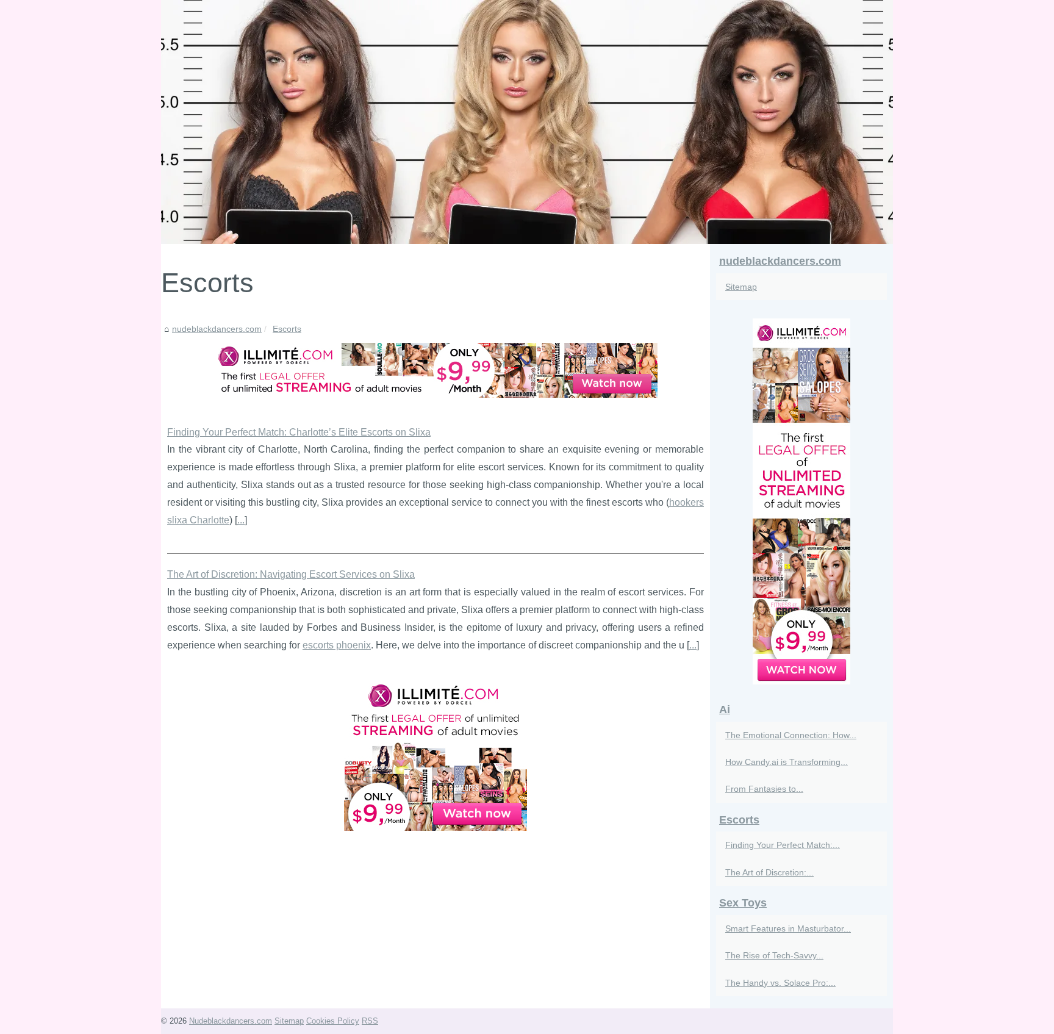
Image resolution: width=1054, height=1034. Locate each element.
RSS (370, 1020)
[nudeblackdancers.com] (527, 122)
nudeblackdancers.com (217, 329)
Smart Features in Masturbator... (788, 928)
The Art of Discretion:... (769, 872)
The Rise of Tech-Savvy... (774, 955)
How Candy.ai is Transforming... (786, 762)
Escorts (287, 329)
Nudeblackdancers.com (230, 1020)
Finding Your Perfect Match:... (782, 845)
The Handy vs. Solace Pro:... (780, 983)
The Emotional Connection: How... (790, 735)
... (241, 520)
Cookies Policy (332, 1020)
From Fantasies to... (764, 789)
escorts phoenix (337, 645)
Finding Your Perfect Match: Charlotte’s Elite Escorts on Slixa (299, 432)
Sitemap (741, 287)
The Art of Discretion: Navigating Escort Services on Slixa (291, 574)
